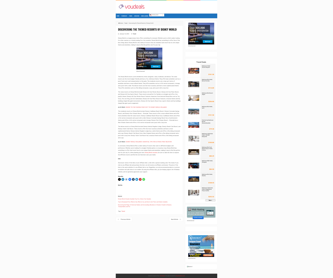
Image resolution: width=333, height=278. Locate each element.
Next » (210, 200)
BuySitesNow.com (180, 275)
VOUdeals (162, 275)
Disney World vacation (151, 152)
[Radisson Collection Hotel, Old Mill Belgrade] (193, 138)
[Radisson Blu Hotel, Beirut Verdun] (193, 84)
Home (121, 23)
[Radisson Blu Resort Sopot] (193, 97)
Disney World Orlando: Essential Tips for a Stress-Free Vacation (134, 199)
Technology (124, 16)
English (155, 15)
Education (136, 16)
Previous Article (125, 219)
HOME (118, 16)
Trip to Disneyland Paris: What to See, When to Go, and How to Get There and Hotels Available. (143, 202)
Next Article (174, 219)
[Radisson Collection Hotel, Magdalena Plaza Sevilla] (193, 192)
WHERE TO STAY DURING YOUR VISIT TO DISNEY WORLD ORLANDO (146, 107)
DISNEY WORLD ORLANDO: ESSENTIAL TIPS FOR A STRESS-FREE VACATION (149, 142)
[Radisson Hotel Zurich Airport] (193, 70)
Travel (130, 16)
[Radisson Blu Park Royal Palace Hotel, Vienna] (193, 151)
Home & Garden (144, 16)
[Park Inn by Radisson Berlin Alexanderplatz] (193, 124)
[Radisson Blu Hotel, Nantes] (193, 179)
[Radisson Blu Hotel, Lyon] (193, 111)
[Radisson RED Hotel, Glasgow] (193, 165)
